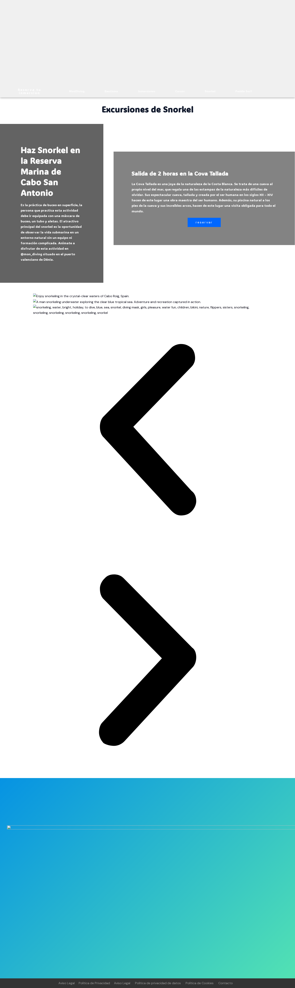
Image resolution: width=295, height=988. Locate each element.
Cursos (180, 91)
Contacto (225, 983)
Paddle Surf (243, 91)
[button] (147, 430)
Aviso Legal (66, 983)
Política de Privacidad (94, 983)
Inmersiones (146, 91)
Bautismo (111, 91)
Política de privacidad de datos (158, 983)
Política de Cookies (200, 983)
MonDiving (76, 91)
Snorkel (210, 91)
